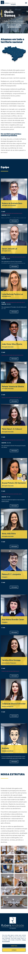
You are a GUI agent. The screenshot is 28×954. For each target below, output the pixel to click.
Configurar (14, 950)
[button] (26, 3)
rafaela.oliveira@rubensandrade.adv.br (11, 397)
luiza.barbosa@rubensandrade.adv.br (15, 302)
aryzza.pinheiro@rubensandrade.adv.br (11, 494)
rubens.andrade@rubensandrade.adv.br (11, 213)
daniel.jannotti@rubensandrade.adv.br (16, 257)
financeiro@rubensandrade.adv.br (10, 671)
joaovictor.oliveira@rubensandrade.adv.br (12, 355)
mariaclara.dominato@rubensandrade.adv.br (13, 440)
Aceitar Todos (14, 945)
